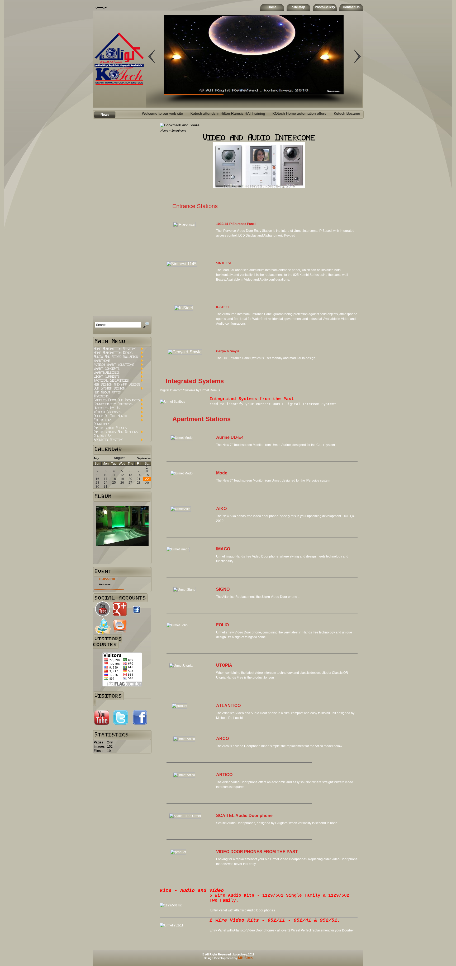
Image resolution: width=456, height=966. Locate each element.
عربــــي (102, 6)
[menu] (118, 394)
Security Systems (108, 440)
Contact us (103, 436)
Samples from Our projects (117, 400)
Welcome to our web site (134, 114)
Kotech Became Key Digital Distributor (337, 114)
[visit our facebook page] (137, 615)
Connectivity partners (113, 404)
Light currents (107, 376)
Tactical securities (111, 380)
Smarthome (102, 361)
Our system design (109, 388)
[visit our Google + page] (120, 616)
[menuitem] (118, 349)
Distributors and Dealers (116, 432)
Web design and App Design (117, 384)
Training (101, 396)
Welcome (105, 584)
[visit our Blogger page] (120, 633)
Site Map (298, 7)
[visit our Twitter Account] (103, 633)
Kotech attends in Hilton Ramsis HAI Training (199, 114)
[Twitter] (121, 724)
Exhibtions (103, 420)
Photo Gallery (325, 7)
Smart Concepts (107, 369)
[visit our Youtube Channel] (103, 616)
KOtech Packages (107, 412)
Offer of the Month (110, 416)
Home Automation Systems (115, 349)
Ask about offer (107, 392)
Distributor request (111, 428)
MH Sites (245, 958)
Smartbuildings (107, 372)
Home (272, 7)
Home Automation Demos (113, 353)
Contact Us (351, 7)
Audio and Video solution (116, 357)
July (96, 458)
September (144, 458)
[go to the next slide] (151, 89)
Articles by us (107, 408)
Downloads (102, 424)
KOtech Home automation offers (271, 114)
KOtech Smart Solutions (114, 365)
